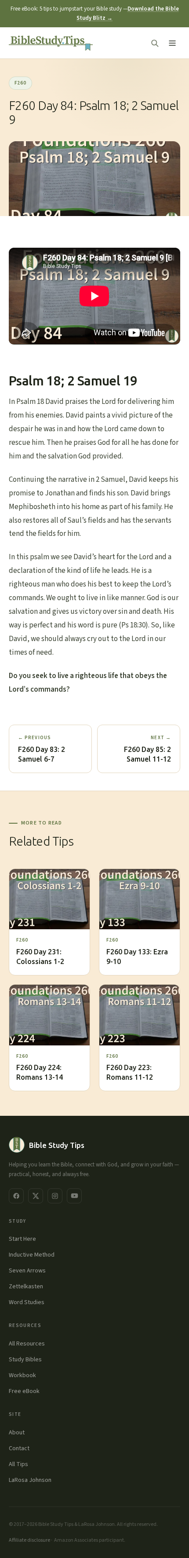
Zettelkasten (26, 1286)
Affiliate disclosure (29, 1540)
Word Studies (26, 1302)
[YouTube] (74, 1195)
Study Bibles (25, 1359)
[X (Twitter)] (35, 1195)
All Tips (18, 1464)
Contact (19, 1448)
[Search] (155, 43)
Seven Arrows (27, 1270)
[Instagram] (54, 1195)
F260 (20, 83)
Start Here (22, 1239)
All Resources (27, 1343)
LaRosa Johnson (30, 1480)
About (17, 1432)
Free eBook (24, 1391)
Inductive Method (32, 1254)
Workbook (22, 1375)
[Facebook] (16, 1195)
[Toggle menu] (172, 43)
